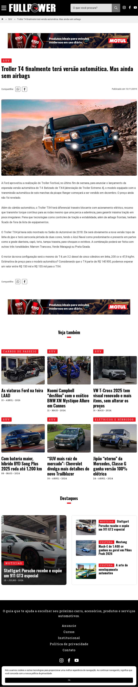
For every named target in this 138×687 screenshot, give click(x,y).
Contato (69, 650)
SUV (10, 19)
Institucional (69, 638)
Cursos (69, 632)
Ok (69, 680)
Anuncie (69, 626)
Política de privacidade (69, 644)
